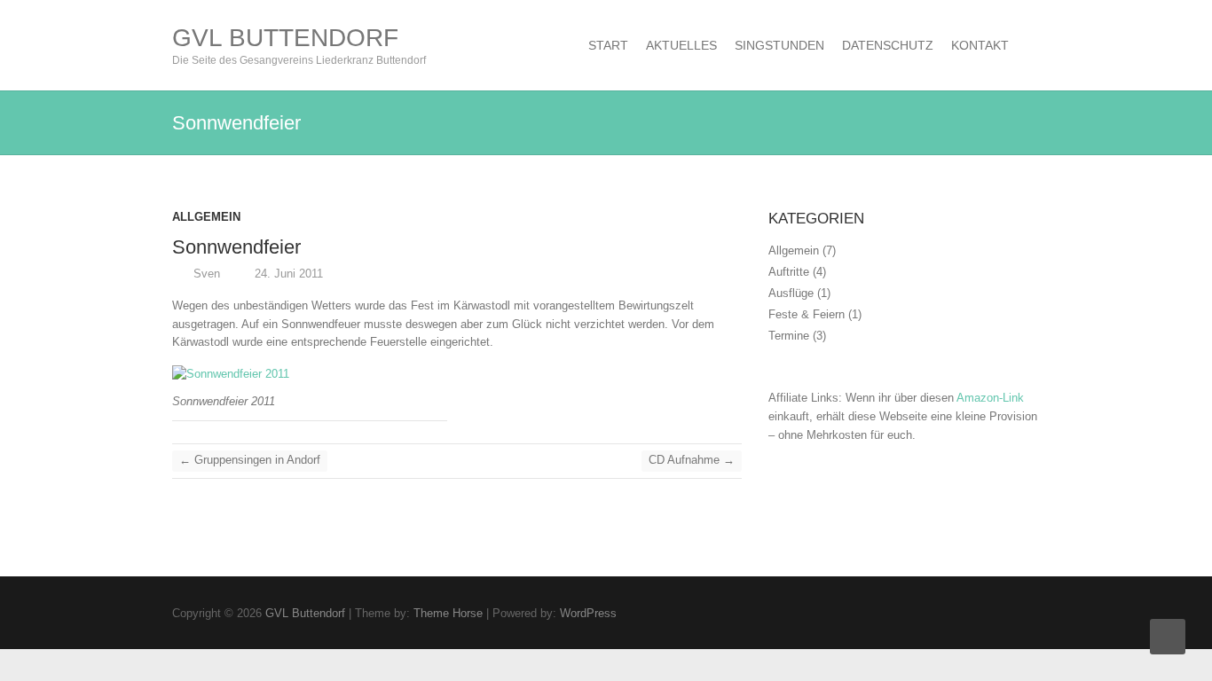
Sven (205, 273)
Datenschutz (887, 45)
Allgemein (206, 216)
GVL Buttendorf (285, 37)
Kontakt (980, 45)
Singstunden (779, 45)
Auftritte (788, 271)
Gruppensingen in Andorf (249, 459)
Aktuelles (681, 45)
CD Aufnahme (692, 459)
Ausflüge (791, 293)
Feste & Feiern (806, 314)
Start (608, 45)
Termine (788, 335)
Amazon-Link (990, 397)
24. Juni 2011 (287, 273)
